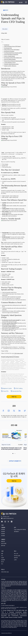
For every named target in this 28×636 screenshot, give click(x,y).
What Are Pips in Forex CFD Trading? (11, 49)
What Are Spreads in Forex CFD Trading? (12, 46)
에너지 (2, 561)
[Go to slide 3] (15, 453)
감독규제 (16, 557)
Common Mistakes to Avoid (9, 62)
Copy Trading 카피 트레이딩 (20, 529)
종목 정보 (3, 545)
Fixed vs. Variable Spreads (9, 56)
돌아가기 (5, 10)
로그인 (20, 2)
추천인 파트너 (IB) (5, 572)
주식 (2, 564)
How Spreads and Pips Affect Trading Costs (13, 57)
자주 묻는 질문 (17, 555)
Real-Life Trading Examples (10, 59)
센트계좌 (3, 529)
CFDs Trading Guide (18, 353)
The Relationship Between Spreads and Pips (13, 52)
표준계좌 (3, 531)
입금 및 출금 (3, 543)
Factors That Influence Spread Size (11, 54)
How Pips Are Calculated (9, 51)
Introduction (6, 44)
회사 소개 (16, 553)
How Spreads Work (8, 48)
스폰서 (15, 559)
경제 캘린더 (16, 531)
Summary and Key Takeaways (10, 65)
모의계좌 (3, 535)
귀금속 (2, 557)
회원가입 (14, 396)
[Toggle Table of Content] (2, 42)
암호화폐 (3, 559)
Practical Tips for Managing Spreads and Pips (13, 60)
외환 (2, 553)
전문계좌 (3, 533)
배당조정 (3, 541)
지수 (2, 555)
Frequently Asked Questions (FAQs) (11, 64)
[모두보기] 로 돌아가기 (15, 461)
